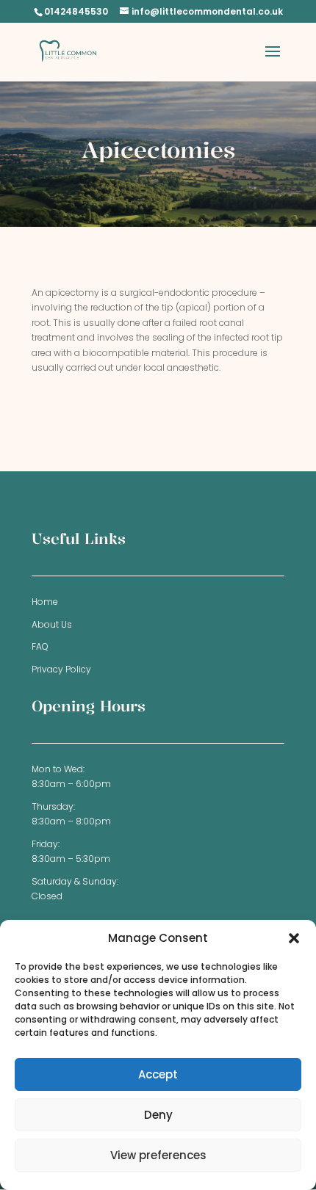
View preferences (158, 1155)
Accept (158, 1074)
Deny (158, 1114)
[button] (294, 938)
